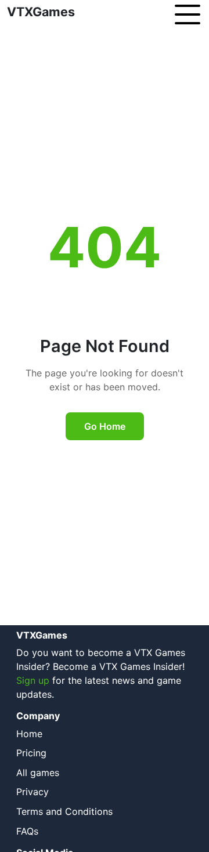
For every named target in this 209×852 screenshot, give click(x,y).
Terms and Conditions (64, 811)
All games (37, 772)
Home (29, 733)
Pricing (31, 753)
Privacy (32, 791)
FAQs (27, 831)
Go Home (104, 426)
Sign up (32, 680)
